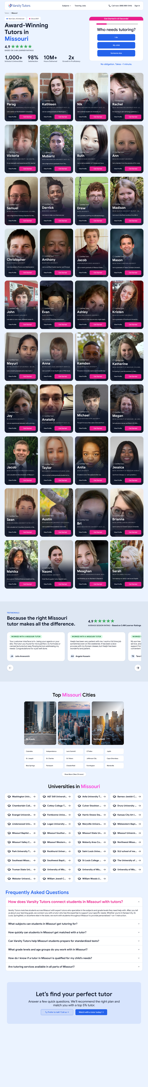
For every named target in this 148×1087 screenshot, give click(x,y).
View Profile (12, 117)
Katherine (120, 363)
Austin (47, 519)
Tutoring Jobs (80, 6)
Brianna (118, 519)
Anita (81, 467)
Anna (46, 363)
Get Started (27, 117)
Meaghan (84, 571)
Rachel (117, 104)
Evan (46, 312)
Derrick (48, 207)
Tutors (7, 13)
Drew (81, 208)
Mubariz (48, 156)
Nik (79, 104)
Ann (115, 155)
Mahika (12, 571)
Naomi (47, 571)
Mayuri (12, 363)
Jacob (82, 260)
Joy (9, 415)
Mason (117, 260)
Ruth (80, 155)
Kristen (118, 312)
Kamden (83, 363)
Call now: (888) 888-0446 (122, 6)
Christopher (16, 259)
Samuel (12, 208)
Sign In (137, 6)
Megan (117, 415)
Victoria (13, 155)
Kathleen (49, 104)
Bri (79, 523)
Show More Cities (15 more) (74, 774)
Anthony (48, 259)
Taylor (47, 467)
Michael (83, 415)
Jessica (118, 467)
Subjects (65, 6)
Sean (10, 519)
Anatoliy (48, 419)
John (11, 312)
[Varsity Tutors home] (19, 6)
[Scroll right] (138, 668)
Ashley (82, 312)
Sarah (116, 571)
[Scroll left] (10, 668)
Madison (119, 207)
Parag (11, 104)
